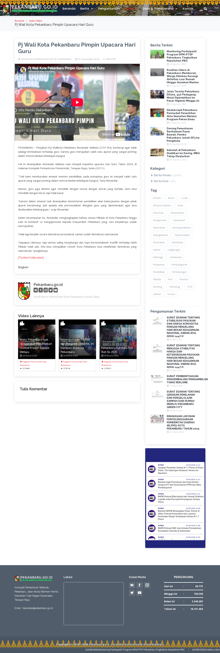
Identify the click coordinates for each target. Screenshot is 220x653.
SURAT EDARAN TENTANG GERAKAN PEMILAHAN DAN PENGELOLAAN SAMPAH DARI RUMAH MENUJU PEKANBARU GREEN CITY (183, 399)
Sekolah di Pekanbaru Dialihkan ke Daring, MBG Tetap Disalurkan (183, 153)
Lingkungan (173, 249)
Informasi (158, 212)
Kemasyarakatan (181, 227)
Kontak (188, 9)
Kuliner (157, 249)
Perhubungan (179, 272)
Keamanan (179, 220)
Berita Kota (164, 181)
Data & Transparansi (158, 9)
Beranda (69, 9)
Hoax (180, 205)
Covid (184, 198)
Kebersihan (159, 227)
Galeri (129, 9)
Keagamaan (159, 220)
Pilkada (157, 279)
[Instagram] (45, 290)
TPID (189, 286)
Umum (171, 294)
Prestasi (183, 279)
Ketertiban (177, 242)
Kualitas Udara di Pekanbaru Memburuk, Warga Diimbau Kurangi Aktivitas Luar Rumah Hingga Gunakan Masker (183, 76)
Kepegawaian (160, 235)
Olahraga (158, 257)
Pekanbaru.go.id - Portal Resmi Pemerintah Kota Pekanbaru (126, 644)
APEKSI (157, 198)
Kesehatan (159, 242)
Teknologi (174, 286)
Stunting (157, 286)
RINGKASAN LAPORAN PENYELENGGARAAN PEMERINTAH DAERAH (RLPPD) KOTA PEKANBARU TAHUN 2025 (183, 422)
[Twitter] (50, 290)
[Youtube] (55, 290)
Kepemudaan (182, 235)
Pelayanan (158, 264)
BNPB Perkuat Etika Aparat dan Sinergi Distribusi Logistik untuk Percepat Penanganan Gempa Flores (181, 499)
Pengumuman (109, 9)
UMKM (157, 294)
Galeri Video (35, 20)
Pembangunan (179, 264)
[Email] (36, 290)
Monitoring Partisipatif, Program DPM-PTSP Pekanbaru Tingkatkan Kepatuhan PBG (182, 56)
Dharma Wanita (161, 205)
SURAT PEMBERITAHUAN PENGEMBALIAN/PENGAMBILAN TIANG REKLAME (187, 379)
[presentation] (21, 344)
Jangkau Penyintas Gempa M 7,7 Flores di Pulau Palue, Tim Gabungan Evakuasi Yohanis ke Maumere (181, 470)
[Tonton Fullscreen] (30, 257)
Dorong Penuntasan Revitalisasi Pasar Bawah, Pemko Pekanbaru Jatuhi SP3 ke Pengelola (183, 134)
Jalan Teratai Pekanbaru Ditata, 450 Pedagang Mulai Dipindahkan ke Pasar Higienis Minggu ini (183, 96)
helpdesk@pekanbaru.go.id (38, 608)
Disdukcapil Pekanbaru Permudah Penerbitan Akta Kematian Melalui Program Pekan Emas (182, 114)
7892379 (111, 59)
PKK (170, 279)
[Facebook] (40, 290)
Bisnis (171, 198)
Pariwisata (176, 257)
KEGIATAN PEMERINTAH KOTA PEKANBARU (46, 59)
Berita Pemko (167, 175)
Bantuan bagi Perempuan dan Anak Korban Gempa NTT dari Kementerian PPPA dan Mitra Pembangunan (179, 485)
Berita (85, 9)
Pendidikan (159, 272)
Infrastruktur (177, 212)
